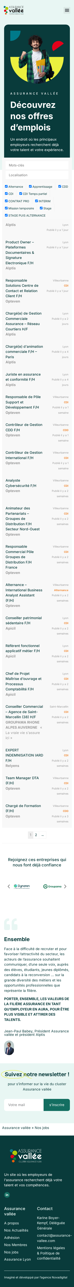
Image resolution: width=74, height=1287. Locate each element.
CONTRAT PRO (18, 201)
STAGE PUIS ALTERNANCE (26, 215)
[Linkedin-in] (7, 1195)
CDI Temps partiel (34, 193)
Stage (47, 208)
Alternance (15, 186)
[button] (67, 10)
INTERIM (44, 201)
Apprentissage (42, 186)
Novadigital (59, 1277)
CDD (64, 186)
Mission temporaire (21, 208)
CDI (10, 193)
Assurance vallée (16, 1128)
